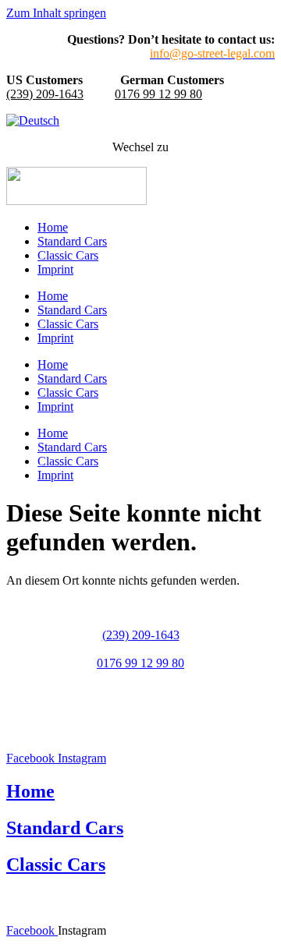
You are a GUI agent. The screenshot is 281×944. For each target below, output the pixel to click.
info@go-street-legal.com (140, 691)
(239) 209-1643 (45, 94)
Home (52, 227)
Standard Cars (72, 241)
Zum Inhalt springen (56, 12)
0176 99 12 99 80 (158, 94)
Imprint (55, 269)
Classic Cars (67, 255)
